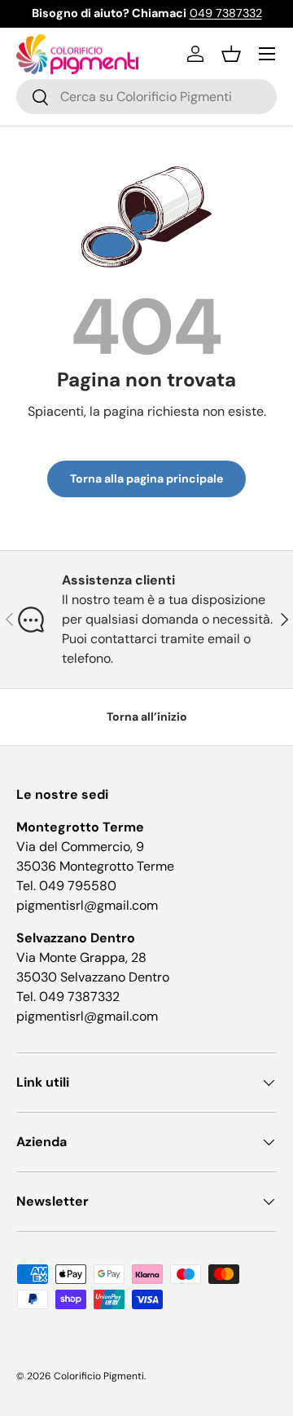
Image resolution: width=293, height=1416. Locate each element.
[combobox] (146, 96)
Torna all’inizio (147, 716)
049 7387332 (226, 13)
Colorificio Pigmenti (99, 1376)
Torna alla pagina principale (146, 478)
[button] (231, 54)
